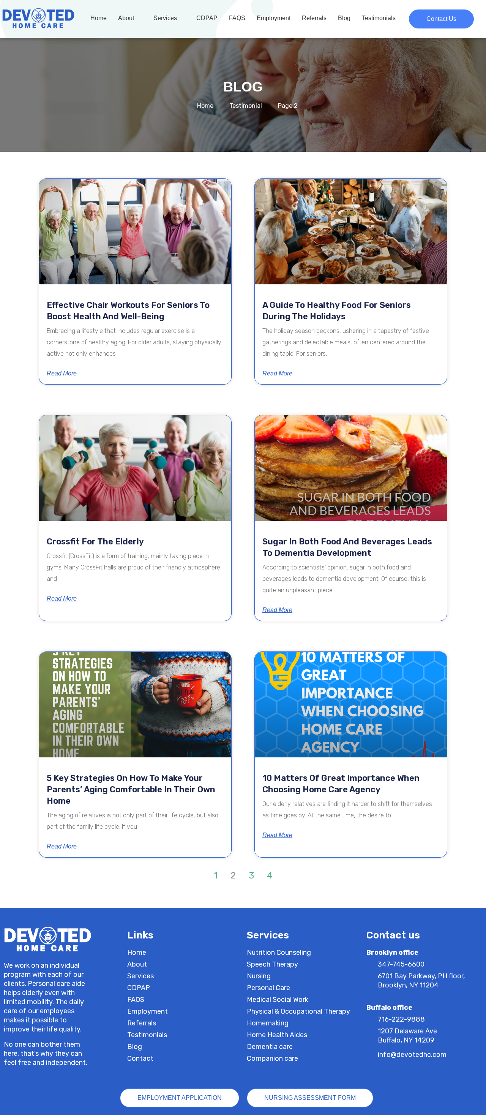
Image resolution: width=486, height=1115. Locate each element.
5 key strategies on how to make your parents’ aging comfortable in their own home (131, 789)
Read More (62, 374)
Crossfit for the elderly (95, 541)
